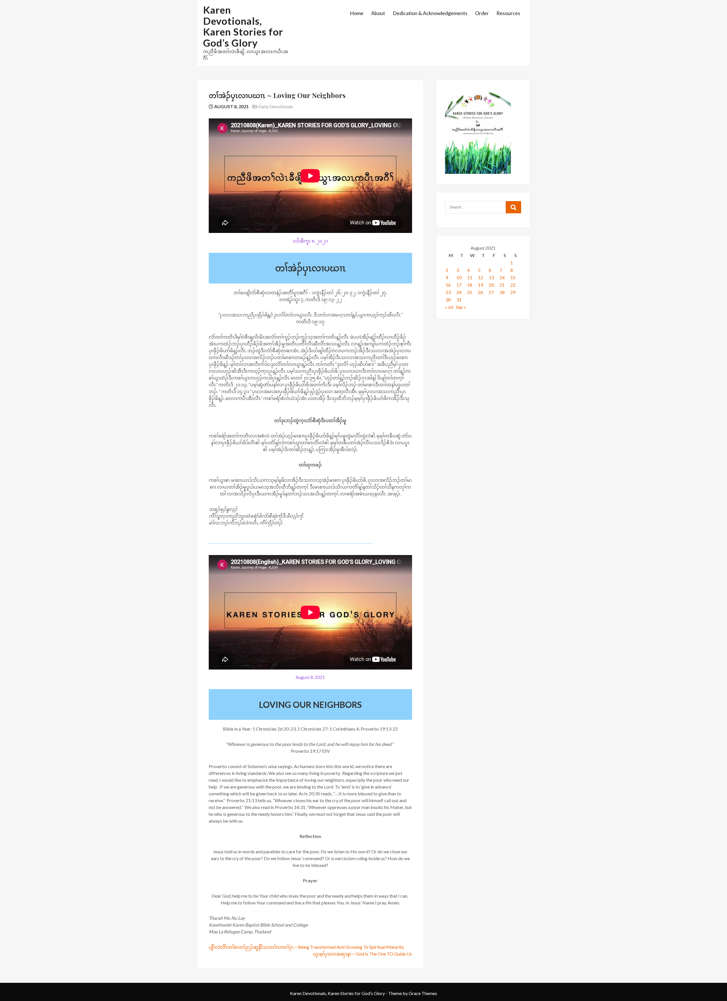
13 (491, 277)
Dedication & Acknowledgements (430, 13)
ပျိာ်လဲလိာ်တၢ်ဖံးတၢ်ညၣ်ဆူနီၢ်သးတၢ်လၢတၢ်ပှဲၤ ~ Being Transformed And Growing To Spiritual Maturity (306, 947)
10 (458, 277)
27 (491, 292)
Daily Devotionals (275, 106)
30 (448, 299)
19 (480, 284)
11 (469, 277)
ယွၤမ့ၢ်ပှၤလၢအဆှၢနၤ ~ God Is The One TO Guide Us (362, 953)
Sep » (461, 307)
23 (448, 292)
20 (491, 284)
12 (480, 277)
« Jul (449, 307)
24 (458, 292)
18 (469, 284)
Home (357, 13)
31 (458, 299)
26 (480, 292)
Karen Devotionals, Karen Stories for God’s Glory (243, 26)
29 (512, 292)
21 (502, 284)
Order (482, 13)
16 (448, 284)
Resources (508, 13)
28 (502, 292)
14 (502, 277)
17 (458, 284)
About (378, 13)
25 (469, 292)
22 (512, 284)
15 (512, 277)
